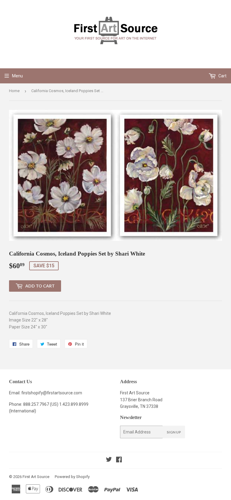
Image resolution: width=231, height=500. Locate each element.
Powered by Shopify (72, 476)
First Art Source (36, 476)
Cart (221, 75)
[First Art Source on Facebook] (119, 460)
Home (14, 91)
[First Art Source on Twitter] (109, 460)
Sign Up (174, 432)
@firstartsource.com (62, 392)
